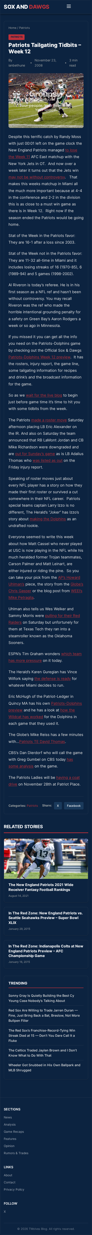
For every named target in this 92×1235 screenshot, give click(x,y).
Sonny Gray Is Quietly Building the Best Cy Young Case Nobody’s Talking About (41, 998)
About (8, 1175)
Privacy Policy (14, 1189)
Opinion (9, 1146)
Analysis (10, 1124)
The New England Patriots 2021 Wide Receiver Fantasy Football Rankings (40, 887)
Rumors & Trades (16, 1153)
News (8, 1117)
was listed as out (48, 460)
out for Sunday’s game (35, 453)
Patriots (24, 27)
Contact (9, 1182)
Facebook (74, 805)
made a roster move (49, 420)
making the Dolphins (48, 519)
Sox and (26, 7)
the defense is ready (52, 678)
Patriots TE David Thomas (42, 741)
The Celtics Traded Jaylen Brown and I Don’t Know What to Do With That (42, 1052)
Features (10, 1139)
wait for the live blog (44, 395)
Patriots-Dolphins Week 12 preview (39, 357)
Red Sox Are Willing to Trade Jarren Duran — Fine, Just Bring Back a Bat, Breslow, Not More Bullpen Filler (44, 1015)
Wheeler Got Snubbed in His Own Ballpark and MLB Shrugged (44, 1067)
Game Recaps (14, 1131)
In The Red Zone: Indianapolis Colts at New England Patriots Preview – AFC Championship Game (45, 951)
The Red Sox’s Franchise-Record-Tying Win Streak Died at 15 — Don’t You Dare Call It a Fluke (41, 1035)
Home (12, 27)
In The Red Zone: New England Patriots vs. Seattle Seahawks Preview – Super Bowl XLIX (45, 918)
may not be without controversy (36, 177)
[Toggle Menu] (68, 7)
